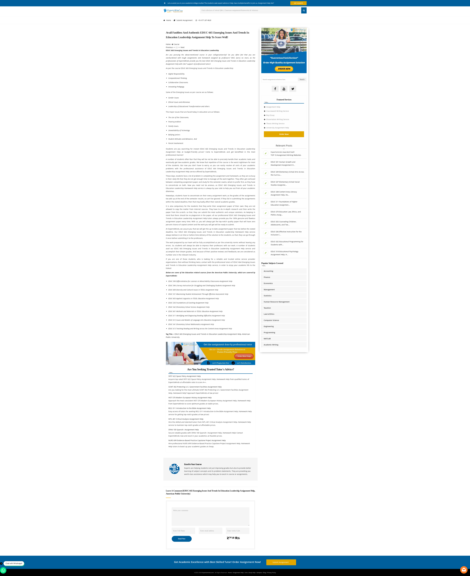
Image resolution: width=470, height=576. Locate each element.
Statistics (267, 295)
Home (168, 20)
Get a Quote (298, 3)
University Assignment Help (277, 128)
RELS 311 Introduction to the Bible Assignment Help (189, 408)
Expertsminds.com (208, 572)
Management (269, 289)
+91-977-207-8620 (204, 20)
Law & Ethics (269, 314)
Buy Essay (270, 115)
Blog (264, 572)
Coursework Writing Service (277, 111)
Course (176, 44)
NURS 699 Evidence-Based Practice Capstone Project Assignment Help (197, 440)
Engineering (269, 326)
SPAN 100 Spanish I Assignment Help (183, 429)
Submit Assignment (184, 20)
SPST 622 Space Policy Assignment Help (184, 376)
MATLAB (267, 338)
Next (182, 47)
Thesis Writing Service (275, 123)
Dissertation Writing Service (277, 119)
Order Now (284, 134)
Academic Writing (271, 345)
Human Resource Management (277, 302)
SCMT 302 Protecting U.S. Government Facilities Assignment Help (195, 387)
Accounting (268, 271)
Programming (269, 332)
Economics (268, 283)
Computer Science (271, 320)
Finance (267, 277)
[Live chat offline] (464, 570)
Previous (169, 47)
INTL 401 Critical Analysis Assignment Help (185, 419)
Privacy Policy (271, 572)
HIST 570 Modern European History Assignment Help (190, 397)
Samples (259, 572)
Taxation (267, 308)
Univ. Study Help (250, 572)
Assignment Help (273, 107)
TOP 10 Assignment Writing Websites (286, 155)
